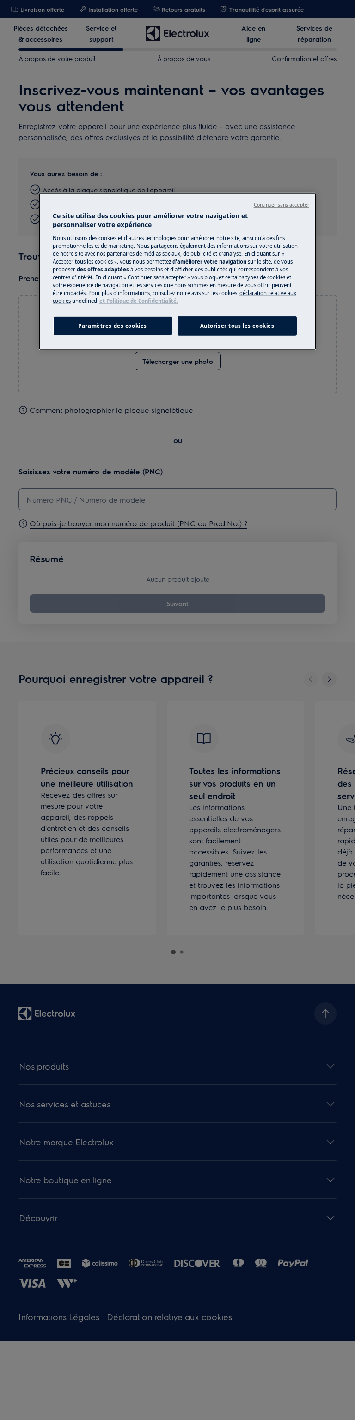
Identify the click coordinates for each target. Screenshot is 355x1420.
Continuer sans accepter (281, 204)
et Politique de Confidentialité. (138, 300)
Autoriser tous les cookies (237, 325)
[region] (177, 271)
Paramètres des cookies (112, 325)
